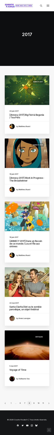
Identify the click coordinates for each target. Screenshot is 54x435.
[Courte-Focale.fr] (19, 6)
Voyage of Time (17, 370)
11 (43, 403)
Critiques (39, 337)
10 (38, 403)
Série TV (40, 274)
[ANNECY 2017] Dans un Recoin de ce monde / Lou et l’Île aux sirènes (25, 244)
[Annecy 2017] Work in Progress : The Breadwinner (26, 179)
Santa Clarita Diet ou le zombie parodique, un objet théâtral (25, 308)
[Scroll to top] (49, 430)
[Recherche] (40, 5)
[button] (48, 5)
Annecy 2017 (38, 82)
